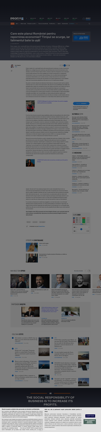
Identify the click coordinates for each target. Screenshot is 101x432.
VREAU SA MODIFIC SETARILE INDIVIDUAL (90, 421)
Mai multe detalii (31, 417)
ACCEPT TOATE (90, 416)
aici (19, 428)
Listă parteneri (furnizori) (50, 429)
